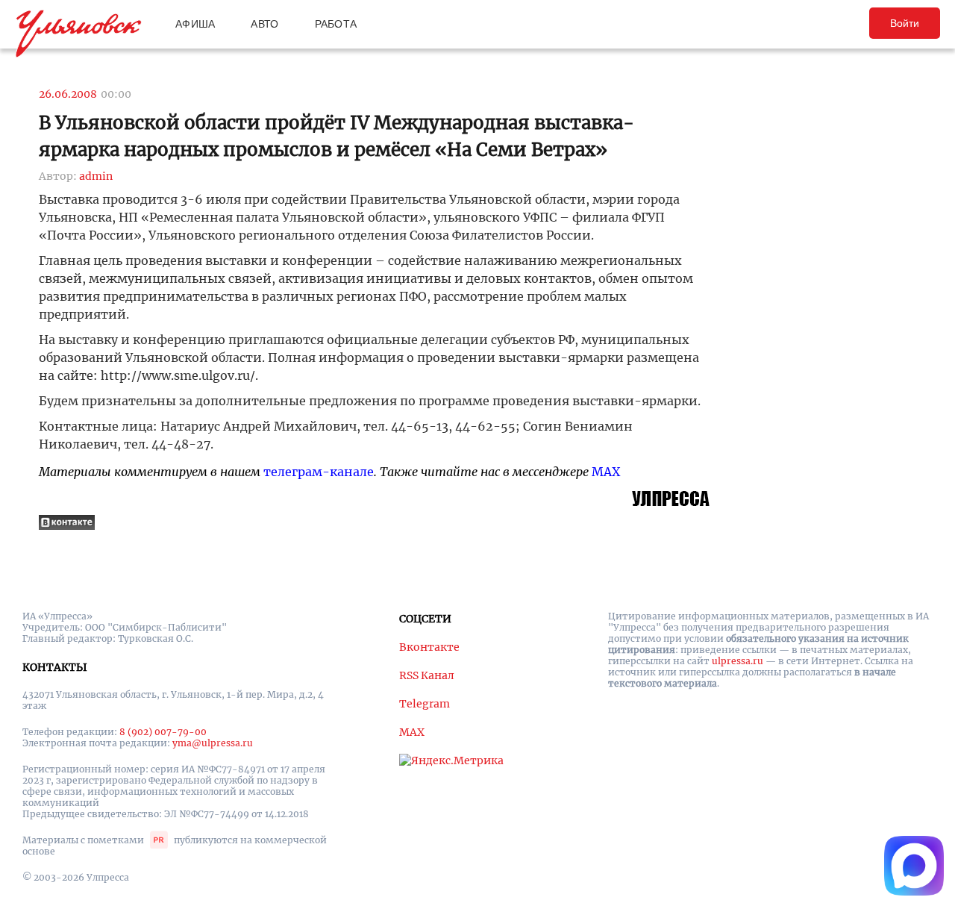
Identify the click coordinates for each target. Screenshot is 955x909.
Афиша (195, 24)
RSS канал (426, 675)
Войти (904, 23)
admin (96, 176)
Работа (336, 24)
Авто (264, 24)
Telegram (424, 703)
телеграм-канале (318, 471)
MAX (606, 471)
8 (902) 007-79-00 (163, 731)
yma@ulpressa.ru (212, 743)
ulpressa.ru (737, 660)
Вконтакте (429, 647)
